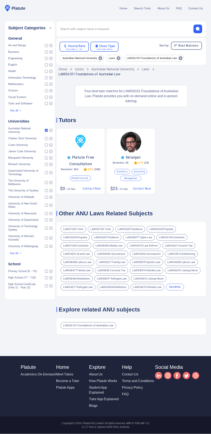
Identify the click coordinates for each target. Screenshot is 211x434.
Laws (146, 69)
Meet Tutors (64, 374)
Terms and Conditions (138, 381)
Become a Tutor (67, 381)
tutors (79, 69)
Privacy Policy (132, 387)
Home (123, 8)
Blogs (93, 405)
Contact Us (195, 8)
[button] (30, 27)
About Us (163, 8)
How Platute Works (103, 381)
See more (175, 286)
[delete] (197, 29)
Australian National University (113, 69)
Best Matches (188, 45)
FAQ (179, 8)
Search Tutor (142, 8)
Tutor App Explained (104, 399)
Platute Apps (65, 387)
